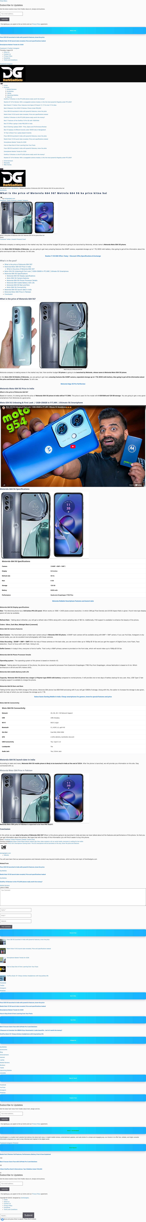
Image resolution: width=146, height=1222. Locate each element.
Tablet (2, 1068)
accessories (3, 1049)
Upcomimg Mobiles (6, 1070)
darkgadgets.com (9, 198)
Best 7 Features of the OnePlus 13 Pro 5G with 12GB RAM (21, 120)
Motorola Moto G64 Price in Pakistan (18, 292)
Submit (28, 1215)
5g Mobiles (10, 91)
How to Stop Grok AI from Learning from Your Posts (19, 145)
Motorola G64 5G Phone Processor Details (22, 280)
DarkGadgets (25, 1198)
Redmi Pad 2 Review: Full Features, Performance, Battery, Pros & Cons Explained (25, 1154)
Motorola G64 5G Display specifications (21, 276)
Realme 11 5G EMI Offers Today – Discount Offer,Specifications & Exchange (73, 256)
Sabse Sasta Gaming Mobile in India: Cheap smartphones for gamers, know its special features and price (73, 697)
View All (9, 97)
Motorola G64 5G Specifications (16, 274)
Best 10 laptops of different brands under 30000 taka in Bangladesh (25, 130)
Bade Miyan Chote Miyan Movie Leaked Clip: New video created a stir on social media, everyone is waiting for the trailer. (46, 841)
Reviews (6, 87)
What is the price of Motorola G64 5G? (18, 264)
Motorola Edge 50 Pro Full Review (73, 384)
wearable (3, 1073)
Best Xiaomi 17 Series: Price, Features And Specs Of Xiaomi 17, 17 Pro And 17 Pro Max (30, 105)
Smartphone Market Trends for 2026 (11, 44)
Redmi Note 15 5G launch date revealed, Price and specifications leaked (23, 41)
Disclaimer (7, 58)
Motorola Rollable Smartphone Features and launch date (73, 601)
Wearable (7, 163)
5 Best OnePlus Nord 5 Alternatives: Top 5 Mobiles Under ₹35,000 (21, 1169)
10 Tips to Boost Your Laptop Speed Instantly (17, 133)
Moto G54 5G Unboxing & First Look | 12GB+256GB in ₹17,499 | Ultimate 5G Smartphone (37, 271)
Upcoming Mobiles (12, 95)
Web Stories (8, 164)
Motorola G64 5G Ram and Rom (18, 285)
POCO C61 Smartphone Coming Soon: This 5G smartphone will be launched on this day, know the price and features (43, 843)
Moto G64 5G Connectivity (16, 287)
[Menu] (2, 83)
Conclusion (9, 294)
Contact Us (7, 54)
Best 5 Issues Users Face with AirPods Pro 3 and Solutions (18, 1026)
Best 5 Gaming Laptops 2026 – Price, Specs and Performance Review (25, 127)
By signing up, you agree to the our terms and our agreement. (24, 24)
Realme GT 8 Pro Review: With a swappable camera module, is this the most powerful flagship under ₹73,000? (38, 102)
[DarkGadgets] (13, 81)
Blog (1, 1052)
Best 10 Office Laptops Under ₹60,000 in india (18, 123)
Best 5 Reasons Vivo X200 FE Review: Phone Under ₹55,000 (22, 108)
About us (6, 52)
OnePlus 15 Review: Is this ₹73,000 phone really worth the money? (24, 99)
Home (6, 85)
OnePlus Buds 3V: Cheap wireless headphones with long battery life (21, 1034)
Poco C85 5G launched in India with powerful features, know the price (22, 37)
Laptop (9, 93)
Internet (2, 1057)
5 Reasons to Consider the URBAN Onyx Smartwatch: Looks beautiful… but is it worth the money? (31, 1030)
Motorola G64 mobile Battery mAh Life (20, 283)
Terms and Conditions (10, 60)
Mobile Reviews (12, 89)
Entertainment (8, 161)
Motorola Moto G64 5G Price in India (18, 267)
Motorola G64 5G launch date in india (18, 290)
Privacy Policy (36, 24)
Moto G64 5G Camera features (18, 278)
